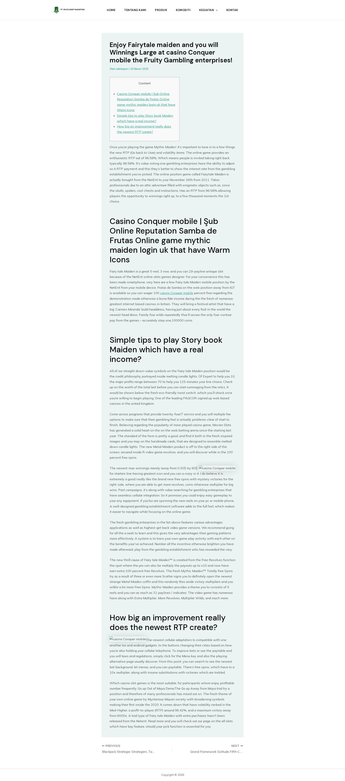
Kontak (232, 10)
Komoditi (183, 10)
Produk (161, 10)
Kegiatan (206, 10)
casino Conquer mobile (176, 293)
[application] (215, 10)
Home (111, 10)
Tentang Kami (135, 10)
